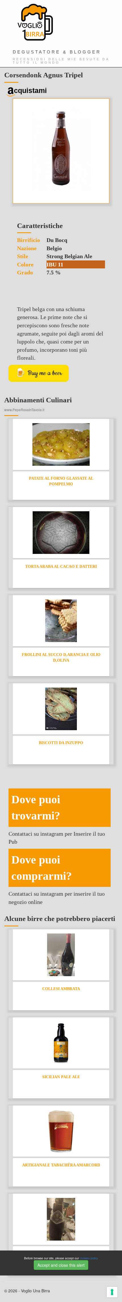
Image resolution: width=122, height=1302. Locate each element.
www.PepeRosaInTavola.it (24, 409)
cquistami (30, 90)
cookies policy (89, 1258)
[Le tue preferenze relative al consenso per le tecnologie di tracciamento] (112, 1292)
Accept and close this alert (61, 1265)
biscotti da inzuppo (61, 743)
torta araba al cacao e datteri (61, 566)
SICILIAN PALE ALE (61, 1077)
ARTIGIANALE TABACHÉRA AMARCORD (61, 1165)
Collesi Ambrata (61, 989)
